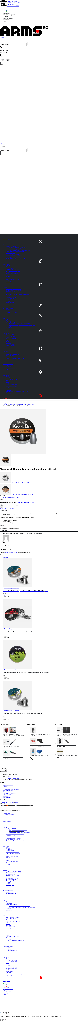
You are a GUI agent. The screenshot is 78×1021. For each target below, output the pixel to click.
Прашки (8, 369)
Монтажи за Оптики (11, 322)
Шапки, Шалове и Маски (12, 279)
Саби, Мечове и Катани (12, 295)
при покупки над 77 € (14, 2)
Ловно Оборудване (11, 336)
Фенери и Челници (8, 308)
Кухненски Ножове (11, 297)
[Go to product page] (40, 613)
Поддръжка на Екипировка (13, 271)
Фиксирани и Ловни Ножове (13, 290)
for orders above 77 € (13, 5)
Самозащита (6, 351)
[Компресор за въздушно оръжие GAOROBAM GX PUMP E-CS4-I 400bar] (13, 730)
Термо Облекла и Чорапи (12, 273)
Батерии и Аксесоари (11, 312)
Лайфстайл (9, 387)
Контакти (6, 19)
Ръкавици (8, 275)
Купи (2, 507)
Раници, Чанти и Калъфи (12, 269)
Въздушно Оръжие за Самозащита (18, 247)
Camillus (8, 301)
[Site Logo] (24, 36)
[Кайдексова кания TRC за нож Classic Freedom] (67, 741)
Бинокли (8, 326)
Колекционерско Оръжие (12, 254)
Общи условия (7, 794)
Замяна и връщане (7, 790)
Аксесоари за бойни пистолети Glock (16, 258)
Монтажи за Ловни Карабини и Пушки (19, 323)
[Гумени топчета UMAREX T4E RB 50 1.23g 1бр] (40, 730)
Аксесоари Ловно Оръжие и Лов (14, 255)
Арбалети (8, 366)
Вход (4, 21)
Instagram (12, 802)
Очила (7, 277)
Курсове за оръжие (9, 14)
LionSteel (8, 299)
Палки (7, 352)
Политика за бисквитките (9, 791)
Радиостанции (10, 337)
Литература (9, 392)
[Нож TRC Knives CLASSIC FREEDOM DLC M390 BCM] (67, 730)
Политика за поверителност (10, 793)
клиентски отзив (5, 497)
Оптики (8, 319)
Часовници (9, 340)
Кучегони (8, 356)
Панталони (9, 267)
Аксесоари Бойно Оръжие (13, 257)
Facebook (2, 509)
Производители (8, 18)
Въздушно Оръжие (11, 246)
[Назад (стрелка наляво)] (0, 1020)
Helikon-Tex (9, 282)
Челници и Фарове (11, 311)
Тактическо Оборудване (12, 334)
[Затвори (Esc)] (5, 1019)
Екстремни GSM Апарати (13, 339)
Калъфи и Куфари (10, 344)
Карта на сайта (7, 797)
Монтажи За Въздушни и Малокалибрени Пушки (22, 325)
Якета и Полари (10, 268)
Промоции (6, 13)
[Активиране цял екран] (2, 1019)
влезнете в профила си (11, 552)
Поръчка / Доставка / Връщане (11, 789)
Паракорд (8, 383)
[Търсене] (27, 43)
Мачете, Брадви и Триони (12, 293)
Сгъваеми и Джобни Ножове (13, 289)
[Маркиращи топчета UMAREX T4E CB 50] (40, 751)
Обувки (8, 265)
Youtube (7, 802)
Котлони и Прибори (11, 386)
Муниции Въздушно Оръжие (16, 249)
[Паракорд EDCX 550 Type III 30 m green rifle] (67, 751)
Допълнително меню (8, 814)
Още (4, 595)
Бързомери (9, 321)
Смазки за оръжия (10, 253)
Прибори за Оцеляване (12, 384)
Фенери (8, 309)
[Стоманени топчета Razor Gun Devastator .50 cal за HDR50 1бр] (40, 741)
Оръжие (5, 244)
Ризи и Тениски (10, 272)
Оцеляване (6, 375)
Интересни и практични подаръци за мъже (17, 391)
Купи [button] (5, 636)
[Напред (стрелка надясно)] (2, 1020)
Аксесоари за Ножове (11, 298)
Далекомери (9, 327)
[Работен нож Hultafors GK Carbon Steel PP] (13, 753)
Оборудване (6, 333)
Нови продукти (7, 239)
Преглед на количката (6, 810)
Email (14, 509)
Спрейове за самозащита (12, 354)
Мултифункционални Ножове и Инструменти (18, 294)
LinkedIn (11, 509)
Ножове (5, 287)
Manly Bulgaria (10, 302)
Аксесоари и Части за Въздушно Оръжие (19, 250)
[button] (1, 24)
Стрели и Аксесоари (11, 368)
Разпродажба (6, 398)
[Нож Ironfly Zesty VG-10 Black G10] (13, 742)
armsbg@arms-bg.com (13, 778)
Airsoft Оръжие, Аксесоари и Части (15, 251)
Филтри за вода (13, 378)
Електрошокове (10, 355)
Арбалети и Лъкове (8, 364)
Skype (16, 802)
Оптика (5, 318)
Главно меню (6, 813)
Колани (8, 276)
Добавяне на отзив (15, 497)
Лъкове (8, 365)
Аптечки (8, 390)
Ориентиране (9, 388)
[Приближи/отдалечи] (0, 1019)
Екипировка (6, 264)
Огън (7, 382)
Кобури (8, 341)
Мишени (8, 343)
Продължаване (15, 810)
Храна (7, 380)
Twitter (6, 509)
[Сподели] (3, 1019)
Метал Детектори (10, 345)
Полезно (6, 16)
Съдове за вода (13, 379)
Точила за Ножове (11, 291)
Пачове (8, 280)
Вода (7, 376)
